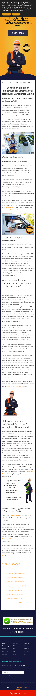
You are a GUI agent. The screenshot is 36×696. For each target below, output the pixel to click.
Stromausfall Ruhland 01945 (14, 598)
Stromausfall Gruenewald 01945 (15, 573)
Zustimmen (6, 14)
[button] (18, 33)
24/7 (3, 555)
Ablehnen (16, 14)
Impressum (19, 687)
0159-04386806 (11, 564)
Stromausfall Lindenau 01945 (14, 577)
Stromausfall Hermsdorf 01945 (15, 594)
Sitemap (18, 689)
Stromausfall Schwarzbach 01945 (16, 586)
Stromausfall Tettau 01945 (14, 603)
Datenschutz (26, 687)
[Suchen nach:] (13, 672)
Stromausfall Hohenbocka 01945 (15, 581)
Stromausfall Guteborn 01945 (14, 590)
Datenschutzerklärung (16, 10)
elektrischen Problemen (14, 386)
